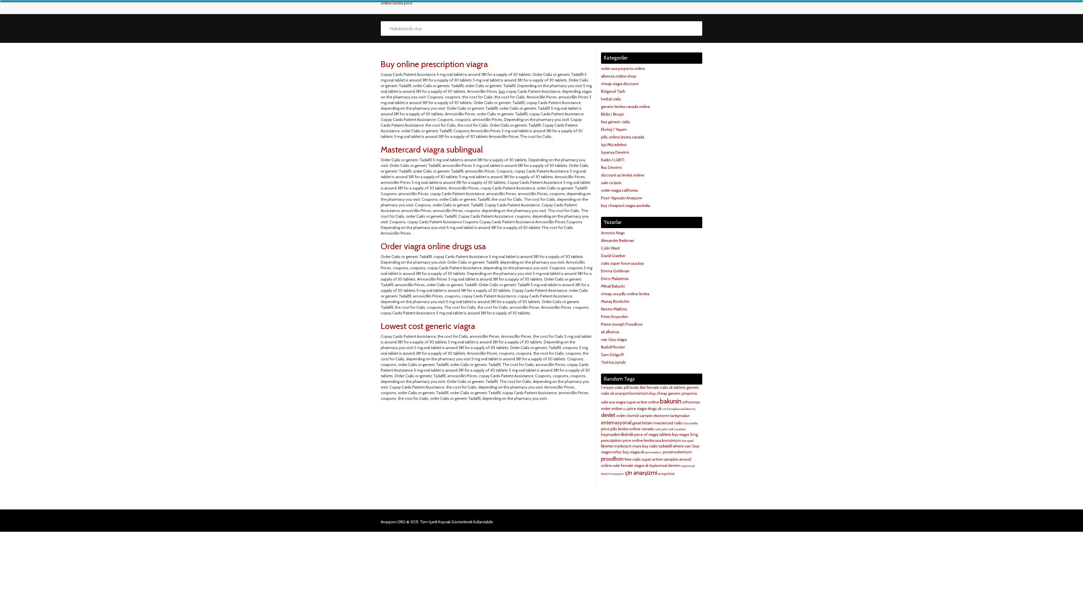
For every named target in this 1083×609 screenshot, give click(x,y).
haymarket (610, 434)
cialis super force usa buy (622, 263)
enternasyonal (616, 422)
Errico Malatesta (614, 278)
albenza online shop (618, 76)
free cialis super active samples (651, 459)
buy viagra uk (633, 451)
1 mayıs (607, 387)
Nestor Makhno (614, 309)
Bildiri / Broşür (612, 114)
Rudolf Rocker (613, 347)
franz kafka (690, 423)
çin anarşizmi (641, 472)
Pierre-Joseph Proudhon (622, 324)
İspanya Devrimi (615, 152)
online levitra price (396, 3)
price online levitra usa (642, 440)
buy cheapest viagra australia (625, 205)
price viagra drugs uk (644, 408)
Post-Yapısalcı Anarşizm (621, 197)
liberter (607, 446)
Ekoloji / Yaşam (614, 129)
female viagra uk (634, 465)
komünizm (671, 440)
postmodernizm (677, 451)
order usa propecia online (623, 68)
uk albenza (610, 331)
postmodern (653, 452)
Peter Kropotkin (614, 316)
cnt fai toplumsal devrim (678, 409)
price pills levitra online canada (627, 428)
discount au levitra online (622, 175)
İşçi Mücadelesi (614, 144)
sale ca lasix (611, 182)
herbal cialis (611, 99)
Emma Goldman (615, 270)
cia (625, 409)
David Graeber (613, 255)
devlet (608, 415)
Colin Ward (610, 248)
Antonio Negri (613, 232)
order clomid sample (634, 415)
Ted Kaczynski (613, 362)
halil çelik (660, 429)
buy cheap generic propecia (673, 393)
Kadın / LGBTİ (612, 159)
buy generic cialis (615, 121)
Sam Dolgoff (612, 354)
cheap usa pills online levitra (625, 293)
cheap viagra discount (620, 83)
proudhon (612, 459)
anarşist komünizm (632, 393)
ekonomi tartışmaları (671, 415)
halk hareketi (677, 429)
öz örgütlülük (666, 474)
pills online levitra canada (622, 137)
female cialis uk (659, 387)
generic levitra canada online (625, 106)
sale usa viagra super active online (630, 402)
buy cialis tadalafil (657, 446)
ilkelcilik (627, 434)
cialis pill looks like (630, 387)
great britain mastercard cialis (657, 422)
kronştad (687, 441)
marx (636, 446)
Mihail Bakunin (613, 286)
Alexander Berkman (617, 240)
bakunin (670, 401)
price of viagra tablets (652, 434)
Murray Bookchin (615, 301)
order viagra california (619, 190)
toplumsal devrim (664, 465)
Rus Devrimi (611, 167)
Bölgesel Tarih (613, 91)
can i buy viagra (614, 339)
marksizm (622, 446)
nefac (617, 451)
